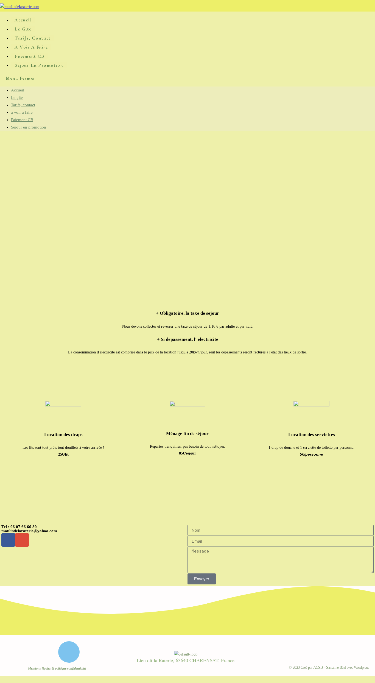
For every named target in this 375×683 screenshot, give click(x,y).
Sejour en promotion (28, 127)
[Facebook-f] (8, 540)
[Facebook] (69, 652)
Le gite (17, 97)
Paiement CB (22, 120)
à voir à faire (22, 112)
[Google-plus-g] (22, 540)
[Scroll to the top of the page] (1, 680)
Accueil (17, 90)
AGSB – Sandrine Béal (329, 667)
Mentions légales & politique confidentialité (57, 668)
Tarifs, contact (23, 105)
